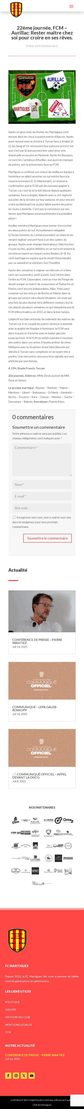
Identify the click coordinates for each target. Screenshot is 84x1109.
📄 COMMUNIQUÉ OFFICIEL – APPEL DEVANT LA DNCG (39, 775)
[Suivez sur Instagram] (16, 1076)
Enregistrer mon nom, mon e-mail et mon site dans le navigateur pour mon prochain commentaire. (41, 522)
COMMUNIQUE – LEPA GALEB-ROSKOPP (34, 708)
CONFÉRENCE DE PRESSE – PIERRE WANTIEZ (37, 641)
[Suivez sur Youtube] (32, 1076)
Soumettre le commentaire (47, 538)
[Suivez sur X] (24, 1076)
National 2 (50, 46)
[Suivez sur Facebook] (8, 1076)
